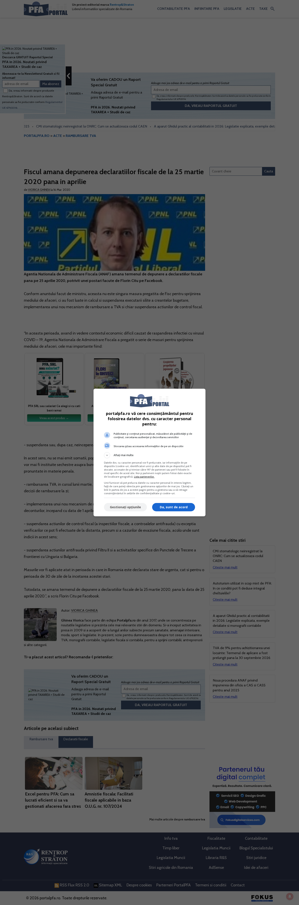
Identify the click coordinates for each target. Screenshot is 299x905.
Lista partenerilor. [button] (144, 476)
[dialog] (149, 452)
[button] (149, 455)
